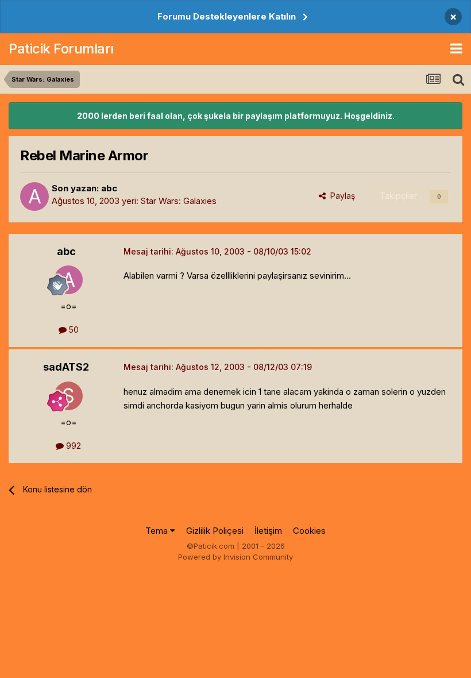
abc (109, 188)
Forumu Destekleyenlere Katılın (226, 16)
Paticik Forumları (61, 48)
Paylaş (340, 196)
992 (72, 445)
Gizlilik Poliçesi (215, 530)
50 (73, 329)
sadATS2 (66, 367)
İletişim (268, 530)
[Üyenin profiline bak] (34, 196)
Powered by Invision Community (235, 556)
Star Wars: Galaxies (179, 200)
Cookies (309, 530)
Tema (157, 530)
